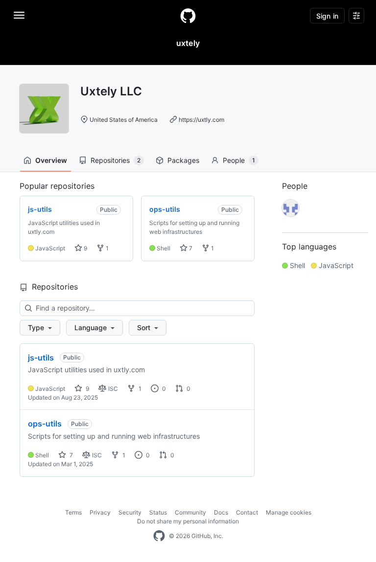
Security (129, 512)
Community (190, 512)
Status (158, 512)
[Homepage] (188, 15)
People (239, 160)
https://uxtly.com (201, 119)
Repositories (116, 160)
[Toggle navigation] (19, 15)
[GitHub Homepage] (159, 536)
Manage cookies (288, 512)
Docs (221, 512)
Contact (247, 512)
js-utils (41, 357)
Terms (73, 512)
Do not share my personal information (188, 521)
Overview (51, 160)
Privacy (100, 512)
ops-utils (45, 423)
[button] (40, 328)
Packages (183, 160)
